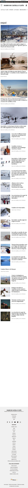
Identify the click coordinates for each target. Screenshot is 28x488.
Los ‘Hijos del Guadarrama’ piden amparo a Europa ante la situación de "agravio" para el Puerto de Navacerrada (14, 45)
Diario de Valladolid (14, 467)
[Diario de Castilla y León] (14, 5)
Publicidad (14, 416)
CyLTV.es (14, 472)
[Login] (26, 5)
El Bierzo (14, 433)
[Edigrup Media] (14, 479)
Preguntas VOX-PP (23, 1)
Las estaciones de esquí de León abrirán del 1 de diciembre (19, 197)
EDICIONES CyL (23, 0)
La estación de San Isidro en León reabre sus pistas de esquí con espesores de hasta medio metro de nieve (19, 173)
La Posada (16, 9)
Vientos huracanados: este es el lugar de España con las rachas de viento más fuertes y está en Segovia (19, 246)
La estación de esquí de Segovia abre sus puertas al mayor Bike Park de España (19, 314)
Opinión (11, 9)
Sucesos (14, 449)
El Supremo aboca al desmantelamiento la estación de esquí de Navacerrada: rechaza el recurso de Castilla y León (14, 100)
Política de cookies (20, 484)
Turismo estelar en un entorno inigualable (18, 300)
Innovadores (23, 9)
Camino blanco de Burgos (8, 269)
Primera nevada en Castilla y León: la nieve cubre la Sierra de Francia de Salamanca (19, 290)
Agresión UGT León (9, 1)
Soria (14, 439)
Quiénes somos (14, 414)
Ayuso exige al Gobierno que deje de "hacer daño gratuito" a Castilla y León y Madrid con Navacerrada (14, 73)
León (14, 431)
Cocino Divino (14, 452)
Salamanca (14, 436)
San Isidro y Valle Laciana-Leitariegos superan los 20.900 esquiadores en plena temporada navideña (19, 161)
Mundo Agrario (14, 456)
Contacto (14, 417)
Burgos (14, 430)
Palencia (14, 434)
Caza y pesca (14, 451)
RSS (14, 419)
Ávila (14, 428)
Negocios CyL (14, 459)
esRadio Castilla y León (14, 473)
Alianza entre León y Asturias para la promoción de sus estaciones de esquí (18, 185)
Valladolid (14, 441)
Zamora (14, 443)
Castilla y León (4, 9)
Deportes (14, 447)
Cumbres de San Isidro (18, 207)
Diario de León (14, 465)
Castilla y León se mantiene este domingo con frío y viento (19, 147)
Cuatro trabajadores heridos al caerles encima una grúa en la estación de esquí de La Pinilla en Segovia (19, 278)
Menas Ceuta (16, 1)
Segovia (14, 438)
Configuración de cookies (14, 486)
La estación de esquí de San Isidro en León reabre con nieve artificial (19, 258)
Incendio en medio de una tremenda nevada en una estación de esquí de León (19, 233)
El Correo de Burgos (14, 469)
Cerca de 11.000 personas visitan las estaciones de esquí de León (19, 135)
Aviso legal (6, 484)
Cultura (14, 446)
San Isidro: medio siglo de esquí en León (19, 220)
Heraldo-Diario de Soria (14, 470)
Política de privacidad (13, 484)
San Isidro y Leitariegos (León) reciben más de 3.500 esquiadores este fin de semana (13, 126)
